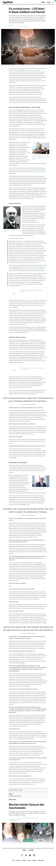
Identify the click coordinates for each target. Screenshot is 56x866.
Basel (16, 795)
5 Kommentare (14, 820)
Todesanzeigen (41, 860)
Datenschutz (17, 860)
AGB (13, 860)
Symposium (19, 312)
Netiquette (34, 860)
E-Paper (24, 850)
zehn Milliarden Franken (37, 171)
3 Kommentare (26, 26)
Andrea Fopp (19, 819)
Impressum (24, 860)
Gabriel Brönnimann (34, 817)
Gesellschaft (11, 795)
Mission (29, 860)
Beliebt (43, 2)
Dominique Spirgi (25, 817)
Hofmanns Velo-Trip (28, 300)
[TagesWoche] (8, 3)
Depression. (14, 170)
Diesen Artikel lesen (28, 840)
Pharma (19, 795)
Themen (49, 2)
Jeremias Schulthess (12, 819)
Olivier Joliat (11, 25)
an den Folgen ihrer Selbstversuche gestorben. (33, 269)
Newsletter (31, 850)
